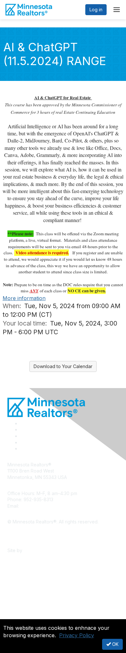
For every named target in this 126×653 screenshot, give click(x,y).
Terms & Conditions (28, 541)
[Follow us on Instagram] (22, 442)
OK (115, 644)
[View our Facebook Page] (22, 423)
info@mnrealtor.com (41, 506)
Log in (95, 9)
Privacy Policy (76, 635)
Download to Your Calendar (63, 366)
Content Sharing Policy (31, 531)
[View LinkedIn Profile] (22, 436)
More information (24, 298)
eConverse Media (43, 550)
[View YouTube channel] (23, 448)
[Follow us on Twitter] (22, 429)
